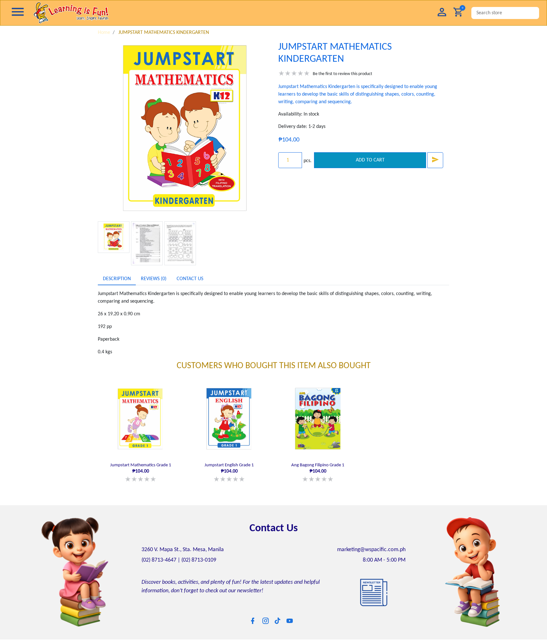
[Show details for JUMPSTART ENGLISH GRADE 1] (229, 419)
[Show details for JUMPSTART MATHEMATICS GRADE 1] (140, 419)
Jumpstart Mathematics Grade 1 (140, 472)
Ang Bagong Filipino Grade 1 (317, 472)
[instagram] (265, 619)
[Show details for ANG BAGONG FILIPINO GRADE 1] (318, 419)
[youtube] (289, 619)
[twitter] (277, 618)
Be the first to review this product (342, 74)
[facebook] (252, 619)
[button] (442, 13)
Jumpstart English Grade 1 (229, 472)
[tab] (117, 279)
